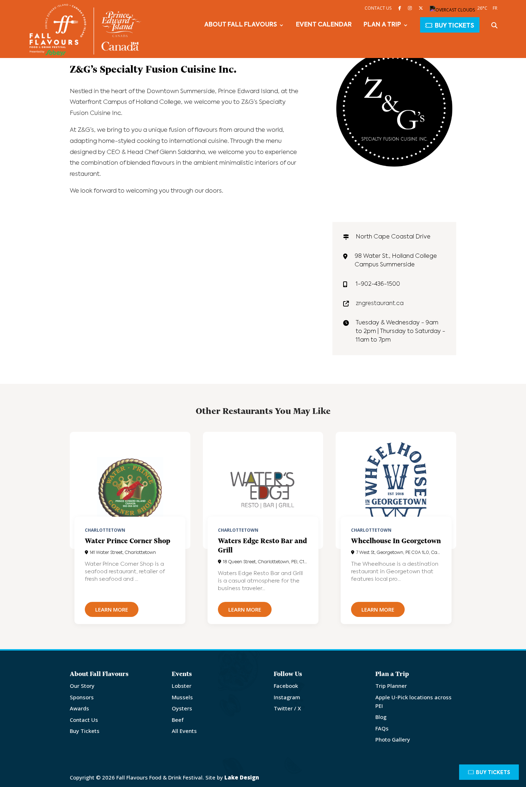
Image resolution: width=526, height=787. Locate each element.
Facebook (286, 685)
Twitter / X (287, 708)
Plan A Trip (382, 25)
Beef (178, 719)
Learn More (111, 609)
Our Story (82, 685)
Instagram (287, 697)
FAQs (382, 728)
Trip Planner (391, 685)
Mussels (182, 697)
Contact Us (378, 8)
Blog (380, 716)
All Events (184, 730)
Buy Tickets (454, 26)
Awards (79, 708)
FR (495, 8)
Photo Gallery (392, 739)
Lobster (181, 685)
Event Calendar (324, 25)
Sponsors (82, 697)
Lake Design (241, 777)
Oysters (182, 708)
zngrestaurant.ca (380, 303)
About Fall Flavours (240, 25)
